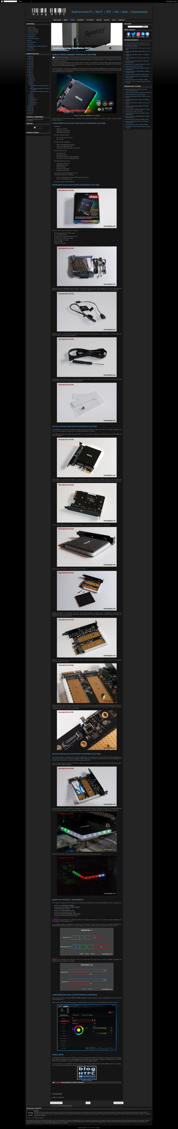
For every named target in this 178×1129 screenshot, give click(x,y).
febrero (31, 79)
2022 (29, 107)
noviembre (32, 102)
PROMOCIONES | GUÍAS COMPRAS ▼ (38, 46)
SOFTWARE (31, 48)
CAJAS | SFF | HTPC (33, 33)
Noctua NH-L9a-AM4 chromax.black (70, 914)
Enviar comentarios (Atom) (65, 1105)
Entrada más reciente (56, 1102)
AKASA (102, 68)
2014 (29, 66)
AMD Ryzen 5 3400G (68, 905)
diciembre (32, 104)
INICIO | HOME (31, 27)
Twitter (83, 1080)
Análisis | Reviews (78, 1082)
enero (31, 77)
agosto (31, 97)
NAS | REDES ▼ (32, 42)
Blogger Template (82, 1127)
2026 (29, 113)
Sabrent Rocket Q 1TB (68, 910)
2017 (29, 71)
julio (31, 96)
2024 (29, 110)
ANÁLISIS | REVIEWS (33, 31)
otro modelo (105, 1063)
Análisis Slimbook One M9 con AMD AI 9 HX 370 (138, 43)
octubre (32, 101)
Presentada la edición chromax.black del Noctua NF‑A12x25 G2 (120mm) (138, 45)
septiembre (32, 99)
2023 (29, 109)
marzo (31, 80)
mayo (31, 84)
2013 (29, 64)
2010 (29, 59)
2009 (29, 58)
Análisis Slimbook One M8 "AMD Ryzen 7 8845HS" (138, 92)
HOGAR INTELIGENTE (33, 38)
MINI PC (30, 40)
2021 (29, 105)
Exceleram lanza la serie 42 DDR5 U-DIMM (136, 79)
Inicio (88, 1102)
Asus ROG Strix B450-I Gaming (70, 907)
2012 (29, 63)
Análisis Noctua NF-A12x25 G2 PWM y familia (137, 74)
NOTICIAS (30, 44)
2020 (29, 76)
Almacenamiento (66, 1082)
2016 (29, 69)
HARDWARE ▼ (32, 36)
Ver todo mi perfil (39, 1117)
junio (31, 94)
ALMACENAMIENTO (33, 29)
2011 (29, 61)
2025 (29, 112)
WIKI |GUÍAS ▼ (31, 50)
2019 (29, 74)
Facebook (89, 1080)
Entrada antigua (118, 1102)
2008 (29, 56)
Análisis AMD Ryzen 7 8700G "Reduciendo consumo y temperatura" (136, 90)
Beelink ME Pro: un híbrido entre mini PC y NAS (138, 64)
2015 (29, 68)
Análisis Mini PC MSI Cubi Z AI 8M (134, 66)
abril (31, 82)
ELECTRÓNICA (32, 35)
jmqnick (98, 1127)
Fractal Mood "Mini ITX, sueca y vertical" (136, 94)
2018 (29, 72)
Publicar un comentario (58, 1097)
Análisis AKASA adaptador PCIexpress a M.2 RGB (74, 55)
